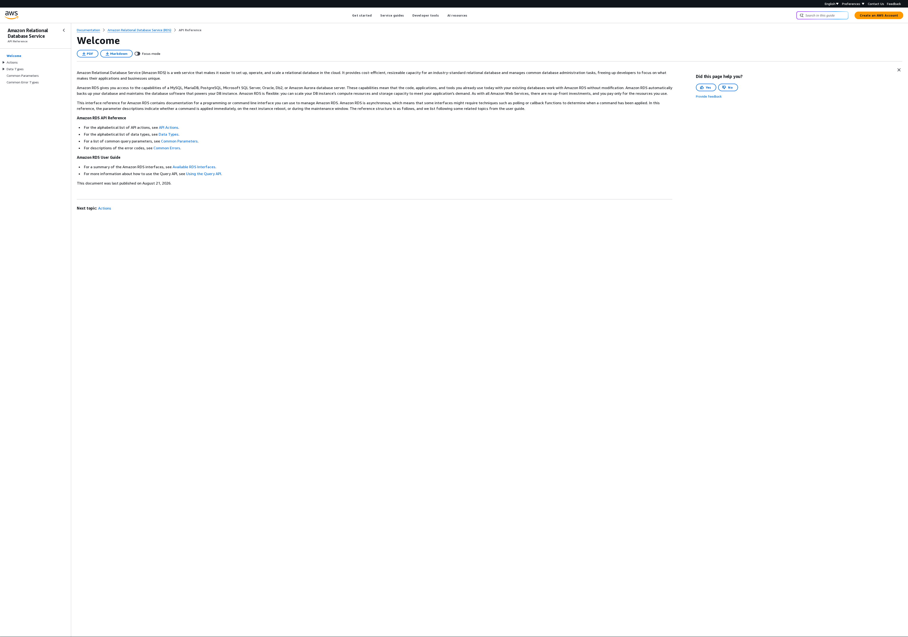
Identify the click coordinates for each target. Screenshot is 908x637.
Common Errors (166, 148)
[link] (190, 30)
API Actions (168, 127)
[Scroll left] (349, 15)
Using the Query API (203, 173)
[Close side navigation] (64, 30)
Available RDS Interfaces (194, 166)
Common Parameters (179, 141)
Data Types (169, 134)
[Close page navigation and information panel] (899, 70)
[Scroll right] (471, 15)
